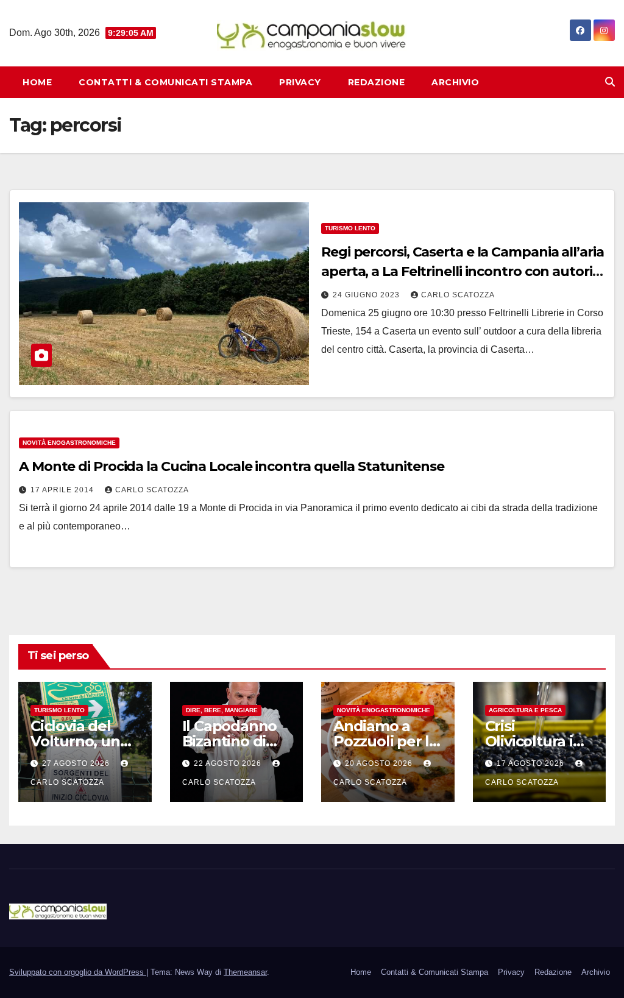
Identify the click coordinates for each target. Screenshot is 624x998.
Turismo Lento (350, 228)
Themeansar (245, 972)
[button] (610, 82)
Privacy (300, 82)
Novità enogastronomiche (69, 442)
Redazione (376, 82)
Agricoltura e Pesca (525, 710)
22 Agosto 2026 (229, 763)
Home (37, 82)
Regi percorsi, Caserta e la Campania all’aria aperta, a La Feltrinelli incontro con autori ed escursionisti (462, 271)
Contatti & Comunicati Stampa (165, 82)
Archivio (455, 82)
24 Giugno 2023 (367, 295)
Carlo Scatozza (458, 295)
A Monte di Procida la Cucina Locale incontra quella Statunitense (231, 466)
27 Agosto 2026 (77, 763)
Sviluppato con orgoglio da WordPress (77, 972)
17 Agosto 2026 (532, 763)
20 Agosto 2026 (380, 763)
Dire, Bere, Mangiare (222, 710)
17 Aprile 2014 (63, 490)
